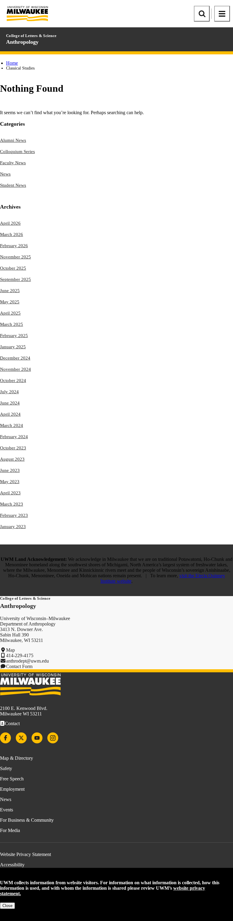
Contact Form (19, 666)
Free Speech (12, 778)
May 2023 (9, 481)
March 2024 (11, 425)
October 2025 (13, 268)
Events (6, 809)
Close (7, 905)
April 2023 (10, 492)
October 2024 (13, 380)
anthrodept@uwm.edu (27, 660)
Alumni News (13, 140)
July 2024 (9, 391)
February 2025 (14, 335)
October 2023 (13, 447)
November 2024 (15, 369)
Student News (13, 185)
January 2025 (13, 346)
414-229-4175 (19, 655)
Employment (12, 789)
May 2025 (9, 301)
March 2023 (11, 504)
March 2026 (11, 234)
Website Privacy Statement (25, 854)
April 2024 (10, 414)
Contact (12, 723)
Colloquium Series (17, 151)
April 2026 (10, 223)
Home (12, 63)
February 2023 (14, 515)
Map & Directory (16, 758)
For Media (10, 830)
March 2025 (11, 324)
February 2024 (14, 436)
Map (10, 650)
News (5, 174)
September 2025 (15, 279)
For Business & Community (27, 820)
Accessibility (12, 864)
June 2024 (10, 403)
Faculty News (13, 162)
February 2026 (14, 245)
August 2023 (12, 459)
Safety (6, 768)
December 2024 (15, 358)
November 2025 (15, 256)
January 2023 (13, 526)
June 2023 (10, 470)
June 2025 (10, 290)
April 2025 (10, 313)
